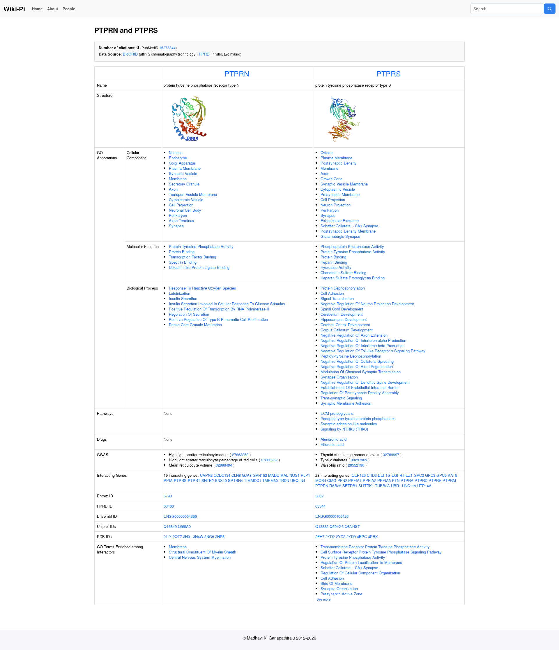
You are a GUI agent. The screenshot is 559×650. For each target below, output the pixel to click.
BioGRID (130, 54)
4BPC (362, 536)
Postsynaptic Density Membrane (348, 231)
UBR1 (396, 485)
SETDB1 (349, 485)
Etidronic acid (332, 444)
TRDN (284, 480)
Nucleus (176, 152)
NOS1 (294, 475)
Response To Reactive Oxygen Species (202, 288)
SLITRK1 (366, 485)
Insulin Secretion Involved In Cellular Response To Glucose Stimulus (227, 303)
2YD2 (330, 536)
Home (37, 8)
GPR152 (260, 475)
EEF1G (384, 475)
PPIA (168, 480)
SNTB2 (207, 480)
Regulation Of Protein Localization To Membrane (361, 562)
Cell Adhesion (332, 293)
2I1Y (167, 536)
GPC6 (441, 475)
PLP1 (305, 475)
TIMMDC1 (252, 480)
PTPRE (435, 480)
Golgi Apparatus (182, 163)
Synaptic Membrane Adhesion (346, 403)
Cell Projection (181, 205)
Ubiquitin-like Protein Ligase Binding (199, 267)
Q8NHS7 (352, 526)
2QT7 (177, 536)
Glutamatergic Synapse (340, 236)
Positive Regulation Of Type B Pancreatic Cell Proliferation (218, 319)
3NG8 (209, 536)
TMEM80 (270, 480)
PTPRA (407, 480)
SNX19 (221, 480)
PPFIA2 (369, 480)
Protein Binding (181, 251)
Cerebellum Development (342, 314)
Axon (173, 189)
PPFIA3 (384, 480)
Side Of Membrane (336, 583)
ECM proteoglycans (337, 413)
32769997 (391, 454)
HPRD (204, 54)
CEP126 (359, 475)
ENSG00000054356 (180, 516)
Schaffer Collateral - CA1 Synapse (349, 225)
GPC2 (419, 475)
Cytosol (327, 152)
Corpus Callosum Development (347, 330)
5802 (319, 496)
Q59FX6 (337, 526)
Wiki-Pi (14, 9)
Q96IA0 (184, 526)
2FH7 (319, 536)
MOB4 (320, 480)
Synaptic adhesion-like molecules (349, 423)
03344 (320, 506)
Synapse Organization (339, 377)
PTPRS (388, 73)
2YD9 (351, 536)
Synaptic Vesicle (183, 173)
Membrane (178, 178)
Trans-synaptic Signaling (341, 398)
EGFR (397, 475)
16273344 (167, 47)
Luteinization (179, 293)
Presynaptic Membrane (340, 194)
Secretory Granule (184, 184)
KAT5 (452, 475)
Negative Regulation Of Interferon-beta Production (362, 345)
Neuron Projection (336, 205)
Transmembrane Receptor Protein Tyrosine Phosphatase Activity (375, 546)
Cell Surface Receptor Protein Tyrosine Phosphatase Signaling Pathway (381, 552)
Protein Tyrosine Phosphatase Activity (201, 246)
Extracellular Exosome (340, 220)
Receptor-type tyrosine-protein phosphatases (358, 418)
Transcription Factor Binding (192, 257)
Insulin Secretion (183, 298)
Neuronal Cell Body (185, 210)
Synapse (176, 225)
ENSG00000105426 (332, 516)
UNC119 (409, 485)
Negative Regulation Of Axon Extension (354, 335)
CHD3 (372, 475)
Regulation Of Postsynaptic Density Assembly (360, 392)
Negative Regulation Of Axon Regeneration (357, 366)
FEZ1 (408, 475)
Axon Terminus (181, 220)
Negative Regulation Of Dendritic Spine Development (365, 382)
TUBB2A (382, 485)
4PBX (373, 536)
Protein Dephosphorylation (343, 288)
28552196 (356, 465)
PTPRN (236, 73)
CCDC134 (222, 475)
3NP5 (219, 536)
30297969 (359, 459)
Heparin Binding (334, 262)
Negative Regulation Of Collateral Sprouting (357, 361)
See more (323, 599)
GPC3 (430, 475)
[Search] (550, 8)
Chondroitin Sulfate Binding (343, 272)
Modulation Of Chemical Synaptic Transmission (361, 371)
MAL (284, 475)
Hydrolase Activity (336, 267)
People (69, 8)
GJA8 (247, 475)
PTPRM (449, 480)
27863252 (240, 454)
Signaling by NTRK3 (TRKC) (344, 429)
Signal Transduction (337, 298)
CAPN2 (206, 475)
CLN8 (236, 475)
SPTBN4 (235, 480)
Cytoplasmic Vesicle (186, 199)
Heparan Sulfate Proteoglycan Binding (353, 278)
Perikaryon (178, 215)
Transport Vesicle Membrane (193, 194)
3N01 (187, 536)
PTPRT (194, 480)
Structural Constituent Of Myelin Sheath (202, 552)
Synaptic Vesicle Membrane (344, 184)
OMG (331, 480)
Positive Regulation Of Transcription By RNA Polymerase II (219, 309)
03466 (169, 506)
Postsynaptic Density (339, 163)
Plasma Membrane (185, 168)
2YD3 (340, 536)
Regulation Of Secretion (189, 314)
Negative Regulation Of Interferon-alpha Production (363, 340)
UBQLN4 (297, 480)
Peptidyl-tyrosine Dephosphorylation (351, 356)
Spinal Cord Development (342, 309)
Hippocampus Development (344, 319)
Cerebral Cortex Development (345, 324)
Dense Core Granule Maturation (195, 324)
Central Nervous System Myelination (200, 557)
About (52, 8)
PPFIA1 (355, 480)
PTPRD (421, 480)
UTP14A (424, 485)
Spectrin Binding (183, 262)
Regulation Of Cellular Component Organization (360, 573)
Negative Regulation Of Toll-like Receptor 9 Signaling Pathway (373, 350)
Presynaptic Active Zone (341, 594)
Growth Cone (331, 178)
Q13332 (321, 526)
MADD (273, 475)
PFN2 (342, 480)
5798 (168, 496)
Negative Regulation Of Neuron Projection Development (367, 303)
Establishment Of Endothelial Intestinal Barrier (360, 387)
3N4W (198, 536)
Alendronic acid (333, 439)
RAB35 (335, 485)
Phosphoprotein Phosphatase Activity (352, 246)
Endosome (178, 157)
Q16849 (170, 526)
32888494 (224, 465)
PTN (395, 480)
